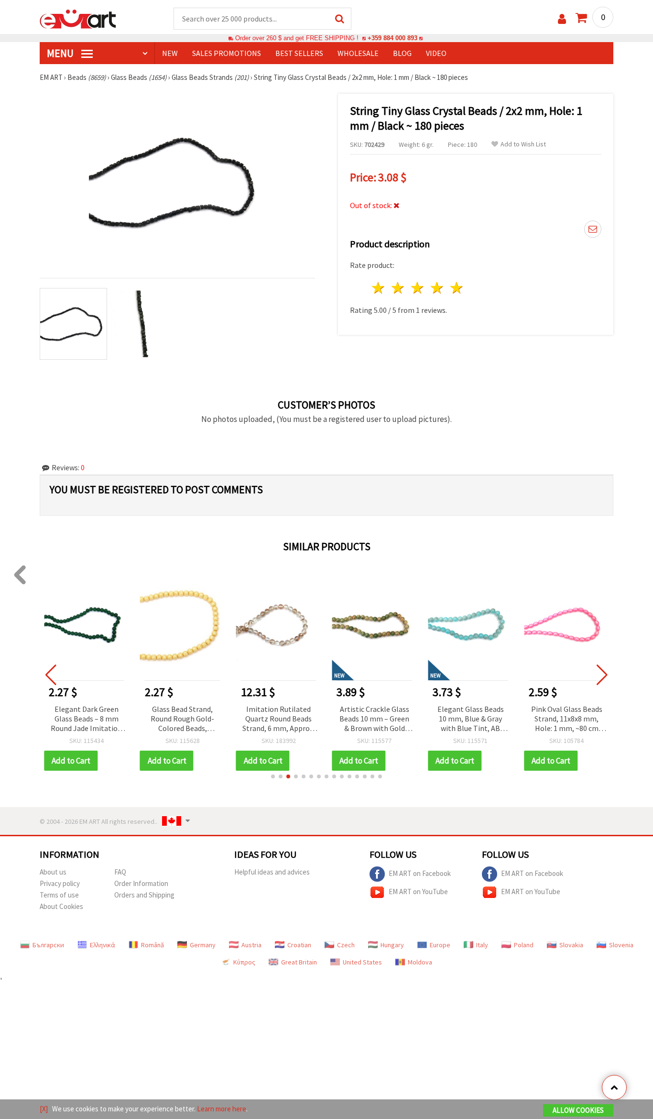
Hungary (392, 945)
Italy (482, 945)
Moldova (420, 962)
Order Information (141, 883)
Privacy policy (60, 883)
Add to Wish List (523, 144)
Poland (523, 945)
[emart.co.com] (78, 18)
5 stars (457, 288)
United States (362, 962)
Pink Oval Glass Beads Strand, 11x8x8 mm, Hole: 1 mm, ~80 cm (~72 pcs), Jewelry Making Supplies (566, 719)
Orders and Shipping (144, 894)
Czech (346, 945)
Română (152, 945)
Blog (402, 53)
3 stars (418, 288)
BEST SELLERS (299, 53)
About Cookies (61, 906)
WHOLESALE (358, 53)
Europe (440, 945)
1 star (379, 288)
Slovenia (621, 945)
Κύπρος (244, 962)
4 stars (437, 288)
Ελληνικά (102, 945)
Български (48, 945)
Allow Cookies (578, 1110)
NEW (170, 53)
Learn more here (221, 1108)
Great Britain (299, 962)
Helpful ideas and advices (272, 871)
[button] (273, 776)
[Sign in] (562, 18)
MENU (61, 53)
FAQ (120, 871)
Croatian (299, 945)
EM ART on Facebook (420, 872)
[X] (44, 1108)
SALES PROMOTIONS (226, 53)
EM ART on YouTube (418, 891)
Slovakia (571, 945)
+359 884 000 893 (392, 38)
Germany (203, 945)
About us (53, 871)
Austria (251, 945)
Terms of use (59, 894)
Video (436, 53)
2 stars (398, 288)
